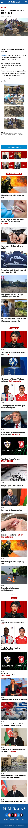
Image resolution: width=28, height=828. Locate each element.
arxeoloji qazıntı (18, 134)
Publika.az (4, 55)
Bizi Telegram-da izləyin (14, 147)
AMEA (10, 134)
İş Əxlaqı (22, 819)
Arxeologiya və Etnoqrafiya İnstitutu (12, 133)
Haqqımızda (6, 819)
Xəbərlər (12, 819)
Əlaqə (17, 819)
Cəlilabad (4, 134)
